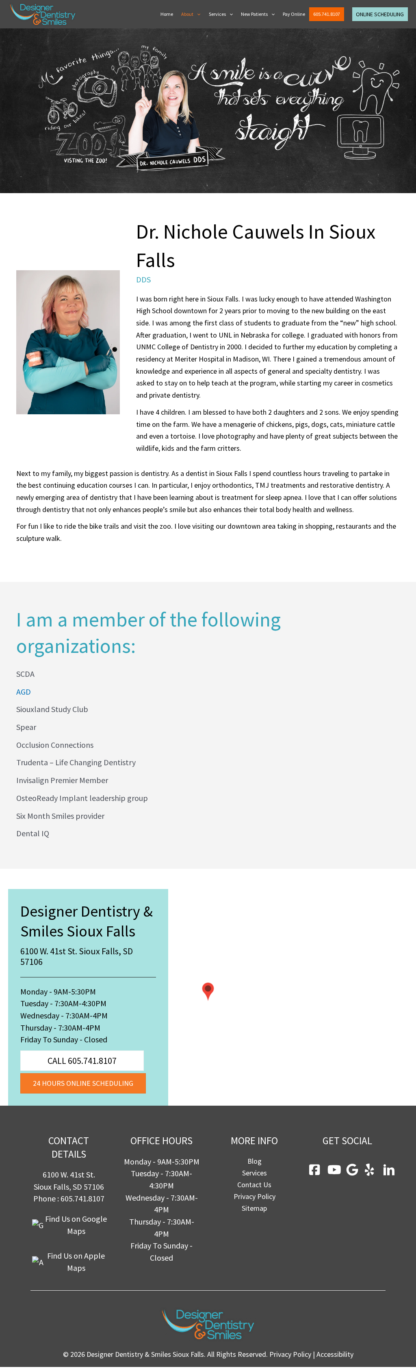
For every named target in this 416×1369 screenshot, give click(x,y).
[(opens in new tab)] (208, 991)
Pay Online (294, 14)
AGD (23, 692)
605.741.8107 (326, 14)
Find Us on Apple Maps (76, 1262)
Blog (254, 1161)
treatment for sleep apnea (261, 497)
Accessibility (334, 1354)
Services (217, 14)
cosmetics (377, 382)
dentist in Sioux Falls (216, 473)
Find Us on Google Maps (76, 1225)
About (187, 14)
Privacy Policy (254, 1196)
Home (166, 14)
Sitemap (254, 1208)
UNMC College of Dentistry (177, 346)
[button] (196, 14)
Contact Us (254, 1184)
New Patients (254, 14)
